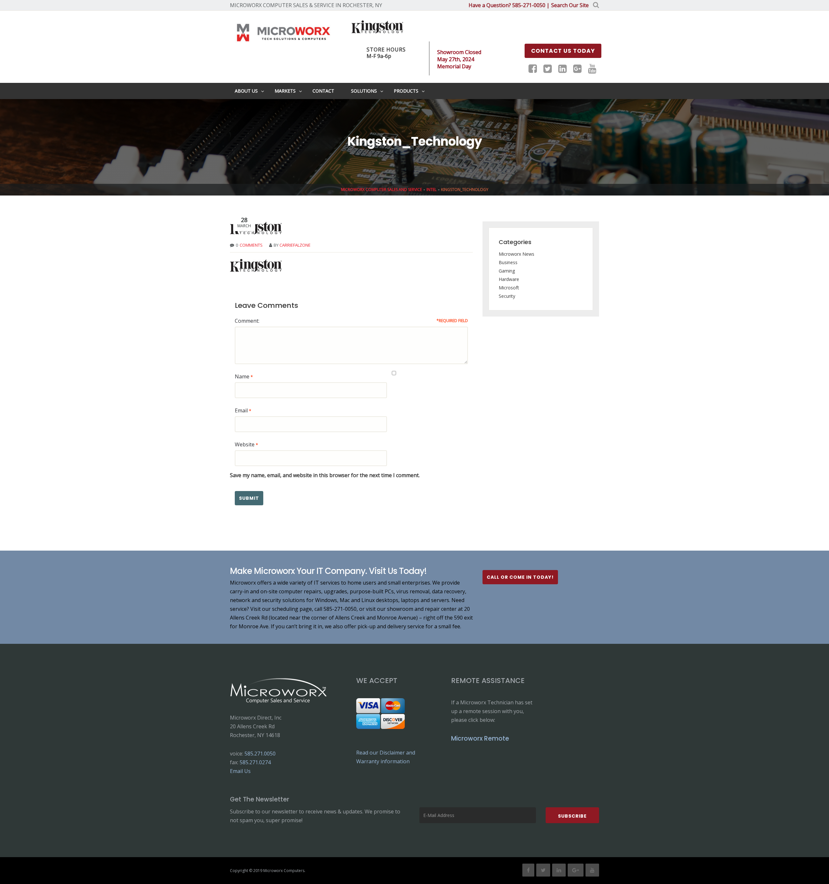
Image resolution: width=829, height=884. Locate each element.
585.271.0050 (260, 753)
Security (507, 296)
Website (245, 444)
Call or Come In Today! (520, 577)
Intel (431, 189)
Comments (251, 245)
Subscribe (572, 816)
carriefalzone (295, 245)
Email (241, 410)
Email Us (240, 771)
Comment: (247, 320)
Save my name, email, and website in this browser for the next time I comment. (325, 475)
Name (242, 376)
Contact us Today (563, 51)
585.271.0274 (255, 762)
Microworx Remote (480, 738)
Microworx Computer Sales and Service (381, 189)
